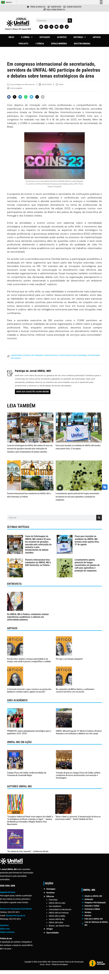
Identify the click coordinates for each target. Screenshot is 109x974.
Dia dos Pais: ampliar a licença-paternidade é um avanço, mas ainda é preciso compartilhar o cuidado (29, 660)
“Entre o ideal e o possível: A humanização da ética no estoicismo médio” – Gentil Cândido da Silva (78, 817)
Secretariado (94, 355)
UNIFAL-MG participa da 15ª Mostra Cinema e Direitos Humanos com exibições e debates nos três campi (79, 732)
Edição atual (5, 929)
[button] (27, 37)
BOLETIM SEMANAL (82, 43)
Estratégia (82, 355)
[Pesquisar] (70, 20)
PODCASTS (23, 43)
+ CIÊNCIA (39, 43)
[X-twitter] (51, 27)
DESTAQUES (45, 37)
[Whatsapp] (62, 27)
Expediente (4, 925)
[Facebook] (41, 27)
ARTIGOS (97, 37)
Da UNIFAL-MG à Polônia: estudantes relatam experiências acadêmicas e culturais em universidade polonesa (28, 617)
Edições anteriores (7, 932)
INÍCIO (11, 37)
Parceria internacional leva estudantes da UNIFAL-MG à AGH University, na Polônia (38, 562)
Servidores (16, 358)
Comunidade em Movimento (22, 84)
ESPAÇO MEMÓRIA (59, 43)
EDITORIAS (78, 37)
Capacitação (16, 355)
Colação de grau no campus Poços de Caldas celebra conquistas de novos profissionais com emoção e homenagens (78, 775)
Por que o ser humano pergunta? (69, 659)
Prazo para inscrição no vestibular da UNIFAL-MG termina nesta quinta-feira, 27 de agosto (87, 540)
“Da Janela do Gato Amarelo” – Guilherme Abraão (28, 851)
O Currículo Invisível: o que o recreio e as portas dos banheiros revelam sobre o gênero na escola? (29, 690)
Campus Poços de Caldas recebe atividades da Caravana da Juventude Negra (26, 774)
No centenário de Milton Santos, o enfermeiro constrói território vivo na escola (75, 690)
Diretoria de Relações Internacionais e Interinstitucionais (50, 355)
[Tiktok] (67, 27)
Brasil (9, 2)
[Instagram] (46, 27)
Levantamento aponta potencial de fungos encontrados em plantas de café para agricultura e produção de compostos (77, 496)
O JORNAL (25, 37)
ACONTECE (62, 37)
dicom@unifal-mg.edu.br (15, 915)
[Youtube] (56, 27)
